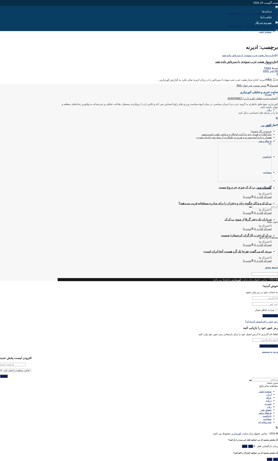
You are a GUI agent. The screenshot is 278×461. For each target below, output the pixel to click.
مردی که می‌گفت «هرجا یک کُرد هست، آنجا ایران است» (237, 251)
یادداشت (267, 416)
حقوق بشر (266, 409)
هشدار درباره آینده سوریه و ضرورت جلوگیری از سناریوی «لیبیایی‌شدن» (234, 137)
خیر (244, 446)
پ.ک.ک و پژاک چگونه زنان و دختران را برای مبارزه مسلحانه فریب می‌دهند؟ (225, 203)
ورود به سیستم (270, 351)
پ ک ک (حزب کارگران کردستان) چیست (246, 235)
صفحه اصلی (265, 31)
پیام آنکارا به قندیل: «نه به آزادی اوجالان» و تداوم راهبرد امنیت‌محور (236, 134)
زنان (269, 109)
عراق (269, 397)
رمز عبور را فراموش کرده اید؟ (261, 321)
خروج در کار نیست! (261, 131)
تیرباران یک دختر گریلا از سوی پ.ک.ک (248, 219)
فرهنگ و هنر (265, 141)
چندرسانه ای (265, 422)
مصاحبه (267, 419)
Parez (267, 68)
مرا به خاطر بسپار (264, 309)
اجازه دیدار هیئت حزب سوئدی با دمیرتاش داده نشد (246, 62)
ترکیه (269, 400)
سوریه (268, 94)
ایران (269, 394)
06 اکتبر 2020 (270, 71)
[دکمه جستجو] (250, 207)
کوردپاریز (236, 279)
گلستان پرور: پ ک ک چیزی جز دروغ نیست (245, 187)
